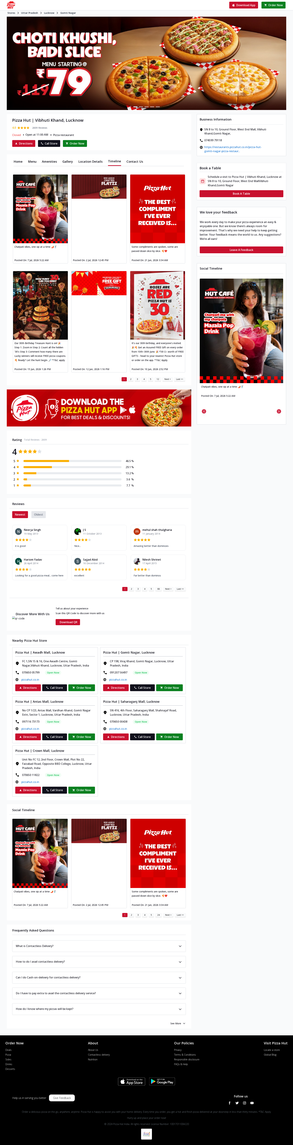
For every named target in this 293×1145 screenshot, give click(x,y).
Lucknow (49, 12)
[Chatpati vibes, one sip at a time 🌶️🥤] (40, 209)
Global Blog (270, 1054)
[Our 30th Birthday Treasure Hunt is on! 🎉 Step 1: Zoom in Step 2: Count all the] (40, 305)
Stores (11, 12)
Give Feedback (62, 1098)
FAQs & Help (181, 1064)
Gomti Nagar (68, 12)
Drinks (8, 1064)
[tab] (18, 161)
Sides (8, 1059)
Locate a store (272, 1050)
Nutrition (92, 1059)
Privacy (177, 1050)
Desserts (10, 1069)
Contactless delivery (99, 1054)
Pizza (8, 1054)
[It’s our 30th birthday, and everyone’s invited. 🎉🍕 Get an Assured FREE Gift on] (157, 305)
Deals (8, 1050)
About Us (93, 1050)
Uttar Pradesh (29, 12)
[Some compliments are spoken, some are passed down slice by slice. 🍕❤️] (157, 209)
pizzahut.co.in (30, 679)
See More (175, 1023)
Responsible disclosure (186, 1059)
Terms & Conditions (185, 1054)
